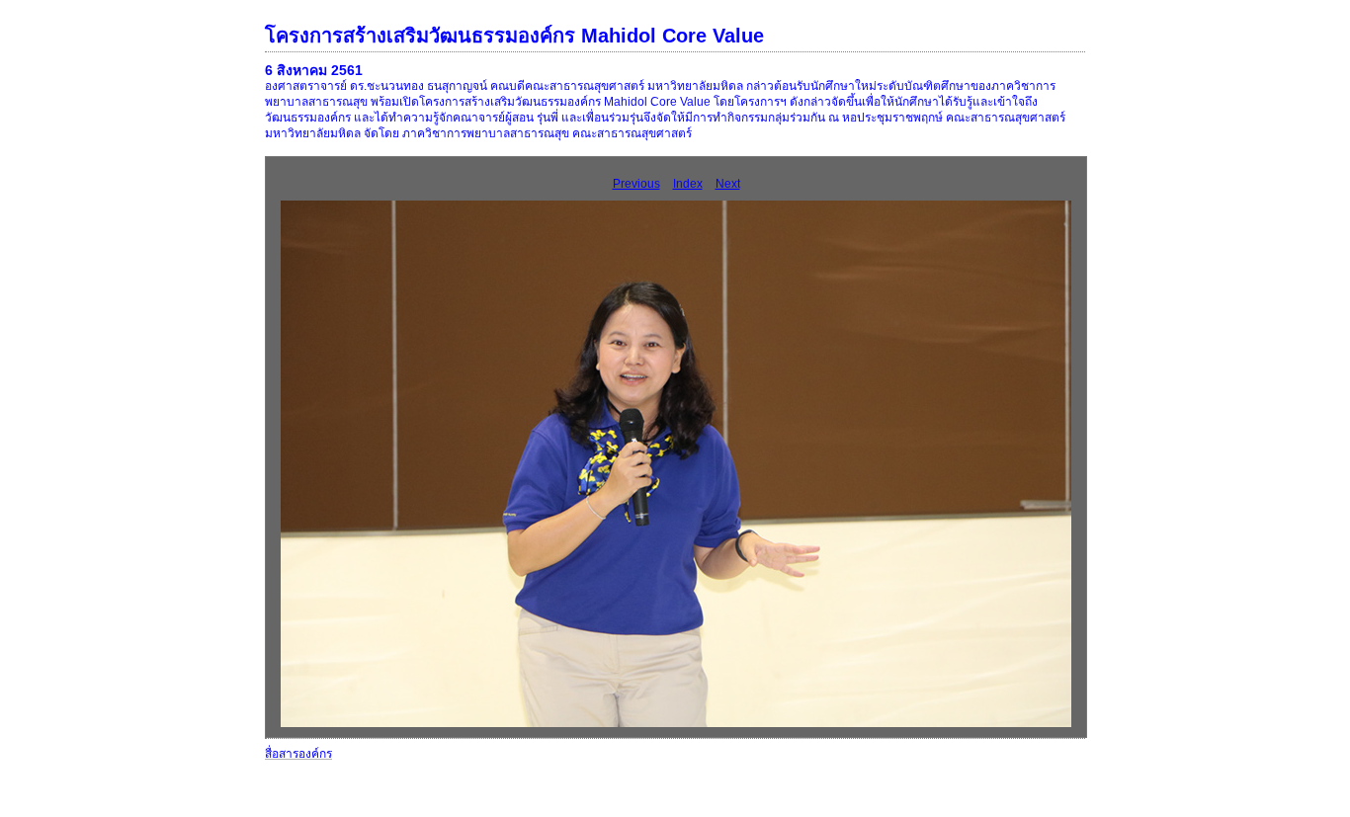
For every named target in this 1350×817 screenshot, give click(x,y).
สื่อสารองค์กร (298, 754)
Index (688, 184)
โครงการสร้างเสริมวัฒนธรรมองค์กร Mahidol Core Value (514, 35)
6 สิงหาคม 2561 (314, 70)
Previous (636, 184)
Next (728, 184)
